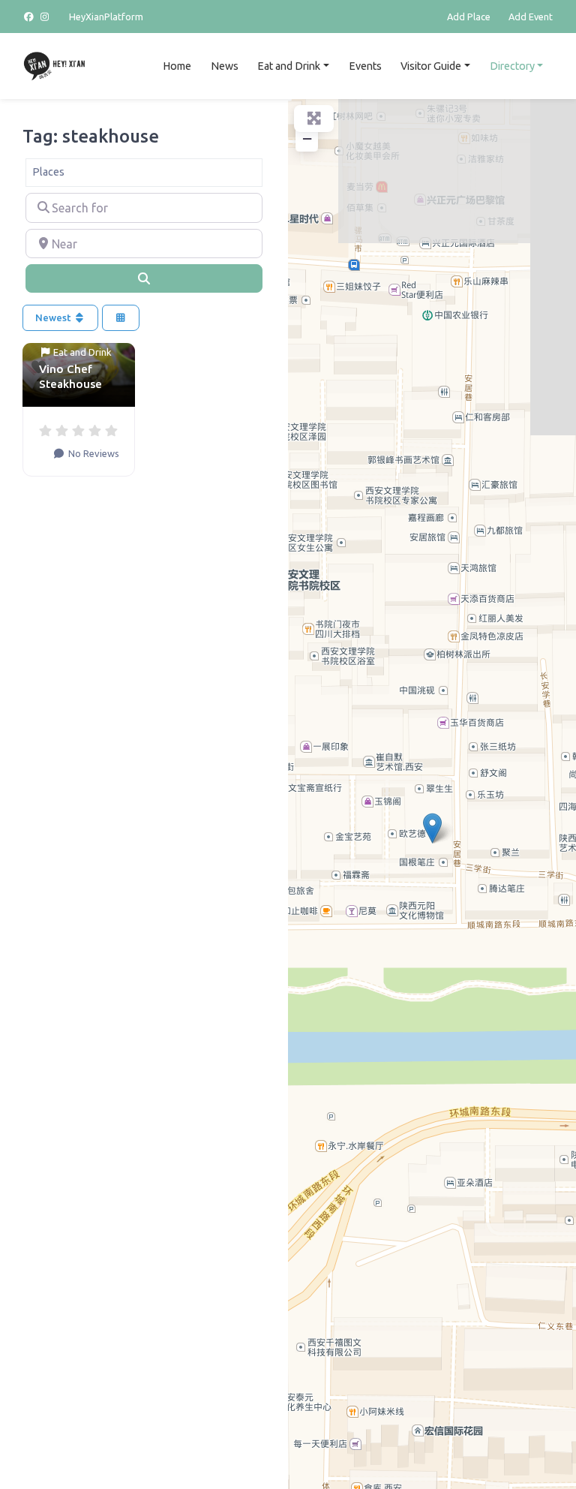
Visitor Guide (430, 66)
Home (177, 66)
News (224, 66)
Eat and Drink (288, 66)
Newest (54, 317)
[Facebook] (30, 16)
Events (365, 66)
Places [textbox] (48, 172)
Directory (512, 66)
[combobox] (144, 172)
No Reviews (92, 453)
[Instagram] (45, 16)
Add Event (530, 16)
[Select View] (121, 318)
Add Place (468, 16)
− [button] (307, 138)
